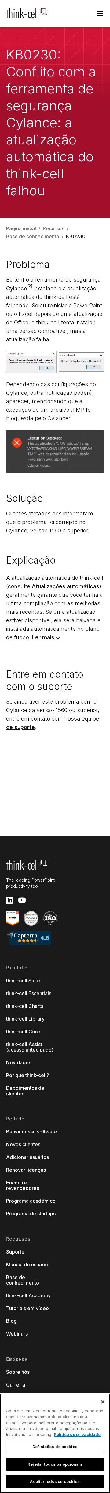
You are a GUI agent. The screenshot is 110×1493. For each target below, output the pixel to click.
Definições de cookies (55, 1446)
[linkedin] (9, 900)
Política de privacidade (77, 1434)
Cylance (16, 288)
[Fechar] (102, 1402)
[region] (55, 1443)
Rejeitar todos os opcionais (55, 1464)
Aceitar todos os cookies (55, 1481)
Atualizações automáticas (65, 586)
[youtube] (22, 900)
